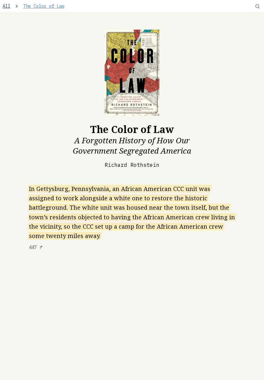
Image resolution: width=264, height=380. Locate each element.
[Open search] (257, 6)
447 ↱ (36, 247)
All (6, 6)
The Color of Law (43, 6)
